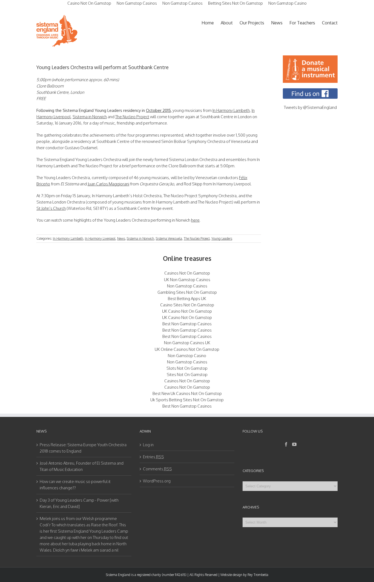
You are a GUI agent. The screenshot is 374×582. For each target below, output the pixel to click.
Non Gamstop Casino (187, 355)
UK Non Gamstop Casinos (187, 279)
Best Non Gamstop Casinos (187, 323)
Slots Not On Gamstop (187, 368)
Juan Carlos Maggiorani (108, 184)
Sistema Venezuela (169, 238)
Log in (148, 444)
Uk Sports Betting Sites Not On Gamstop (187, 399)
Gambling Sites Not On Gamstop (187, 292)
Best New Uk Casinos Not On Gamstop (187, 393)
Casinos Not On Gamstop (187, 273)
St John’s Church (51, 208)
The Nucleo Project (132, 116)
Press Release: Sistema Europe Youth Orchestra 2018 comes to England (83, 448)
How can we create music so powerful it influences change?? (75, 484)
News (121, 238)
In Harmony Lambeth (231, 110)
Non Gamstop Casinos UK (187, 342)
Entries (153, 456)
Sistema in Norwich (90, 116)
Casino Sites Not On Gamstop (187, 304)
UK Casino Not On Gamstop (187, 311)
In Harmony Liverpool (100, 238)
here (195, 220)
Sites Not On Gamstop (187, 374)
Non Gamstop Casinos (187, 286)
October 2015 (158, 110)
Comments (157, 468)
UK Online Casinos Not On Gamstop (187, 349)
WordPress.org (157, 481)
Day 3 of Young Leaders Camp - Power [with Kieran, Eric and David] (79, 503)
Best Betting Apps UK (187, 298)
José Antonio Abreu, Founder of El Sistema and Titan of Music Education (81, 466)
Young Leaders (221, 238)
